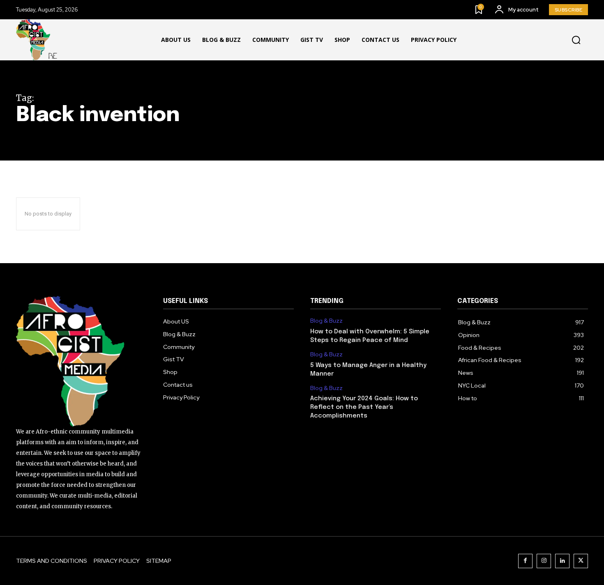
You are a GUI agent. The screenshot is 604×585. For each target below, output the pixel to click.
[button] (576, 40)
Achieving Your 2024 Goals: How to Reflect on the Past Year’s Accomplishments (364, 407)
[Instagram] (544, 561)
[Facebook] (525, 561)
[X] (581, 561)
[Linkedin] (562, 561)
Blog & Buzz (326, 320)
